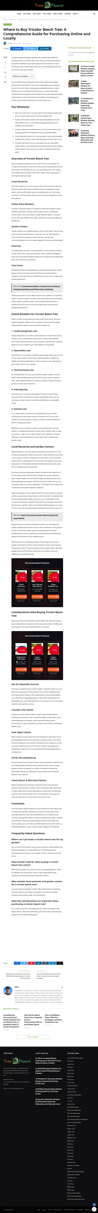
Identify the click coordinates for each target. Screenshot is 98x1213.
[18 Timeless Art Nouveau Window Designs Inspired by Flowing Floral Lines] (73, 101)
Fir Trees (69, 1101)
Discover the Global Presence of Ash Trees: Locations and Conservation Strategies (48, 976)
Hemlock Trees (71, 1125)
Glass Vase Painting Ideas (74, 1122)
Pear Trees (70, 1153)
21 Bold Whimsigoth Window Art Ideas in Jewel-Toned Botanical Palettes (87, 87)
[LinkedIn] (5, 72)
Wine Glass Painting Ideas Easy (76, 1199)
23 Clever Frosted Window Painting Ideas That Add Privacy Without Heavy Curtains (88, 71)
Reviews (68, 14)
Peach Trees (70, 1150)
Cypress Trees (71, 1089)
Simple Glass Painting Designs (75, 1171)
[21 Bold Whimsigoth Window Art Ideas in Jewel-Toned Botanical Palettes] (73, 83)
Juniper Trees (71, 1132)
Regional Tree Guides (73, 1165)
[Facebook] (5, 62)
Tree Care (70, 1181)
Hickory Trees (71, 1128)
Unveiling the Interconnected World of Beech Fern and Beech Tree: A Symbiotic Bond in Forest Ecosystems (12, 1021)
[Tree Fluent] (49, 5)
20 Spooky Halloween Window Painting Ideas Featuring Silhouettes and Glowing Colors (87, 136)
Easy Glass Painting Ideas (74, 1095)
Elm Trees (70, 1098)
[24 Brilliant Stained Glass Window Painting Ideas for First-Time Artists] (73, 118)
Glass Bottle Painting (73, 1107)
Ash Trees (70, 1067)
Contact (50, 1210)
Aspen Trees (70, 1070)
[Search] (94, 14)
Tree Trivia (70, 1184)
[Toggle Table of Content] (31, 76)
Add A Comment (33, 1037)
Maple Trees (70, 1141)
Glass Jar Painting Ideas (73, 1113)
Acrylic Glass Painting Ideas (75, 1058)
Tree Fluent (10, 1210)
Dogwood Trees (71, 1092)
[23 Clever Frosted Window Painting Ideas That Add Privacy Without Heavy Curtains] (73, 68)
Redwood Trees (71, 1162)
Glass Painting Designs (73, 1116)
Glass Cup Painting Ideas (74, 1110)
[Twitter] (5, 67)
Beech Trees (7, 24)
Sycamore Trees (71, 1178)
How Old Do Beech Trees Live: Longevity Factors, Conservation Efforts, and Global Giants (33, 1020)
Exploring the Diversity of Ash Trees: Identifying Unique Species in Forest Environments (18, 976)
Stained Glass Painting (73, 1175)
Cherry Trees (70, 1082)
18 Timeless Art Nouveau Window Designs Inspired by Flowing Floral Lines (87, 104)
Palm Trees (47, 14)
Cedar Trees (70, 1079)
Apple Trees (70, 1064)
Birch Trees (58, 14)
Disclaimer (80, 1210)
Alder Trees (70, 1061)
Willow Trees (71, 1190)
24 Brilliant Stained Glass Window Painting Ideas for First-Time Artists (87, 120)
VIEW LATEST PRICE (21, 596)
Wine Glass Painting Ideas (74, 1196)
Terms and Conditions (69, 1210)
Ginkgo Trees (71, 1104)
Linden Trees (70, 1135)
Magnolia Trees (71, 1138)
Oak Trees (27, 14)
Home (19, 14)
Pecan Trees (70, 1156)
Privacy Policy (57, 1210)
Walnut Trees (70, 1187)
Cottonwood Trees (72, 1086)
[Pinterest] (5, 77)
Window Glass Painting (73, 1193)
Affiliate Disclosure (90, 1210)
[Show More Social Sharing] (54, 48)
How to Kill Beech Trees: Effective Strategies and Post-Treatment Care (53, 1018)
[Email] (5, 82)
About (75, 14)
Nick (10, 43)
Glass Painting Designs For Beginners (77, 1119)
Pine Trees (37, 14)
